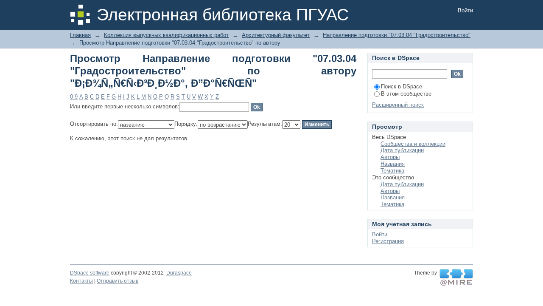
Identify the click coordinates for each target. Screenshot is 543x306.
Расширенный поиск (398, 105)
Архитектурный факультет (276, 35)
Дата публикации (402, 150)
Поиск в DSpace (401, 86)
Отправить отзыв (117, 281)
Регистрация (388, 241)
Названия (393, 164)
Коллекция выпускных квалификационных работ (166, 35)
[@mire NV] (456, 277)
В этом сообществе (406, 94)
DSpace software (89, 273)
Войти (465, 10)
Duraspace (179, 273)
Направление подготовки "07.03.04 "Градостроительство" (396, 35)
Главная (80, 35)
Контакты (81, 281)
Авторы (390, 157)
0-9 (74, 97)
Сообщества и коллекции (413, 144)
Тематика (392, 170)
